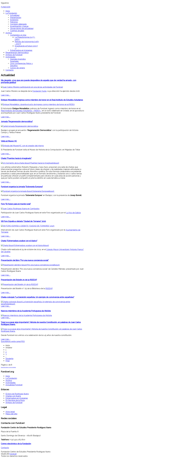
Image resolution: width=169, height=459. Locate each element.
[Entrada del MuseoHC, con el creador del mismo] (22, 146)
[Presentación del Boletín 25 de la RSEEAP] (19, 284)
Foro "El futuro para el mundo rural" (16, 204)
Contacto (10, 70)
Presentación (15, 17)
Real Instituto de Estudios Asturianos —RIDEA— (21, 111)
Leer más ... (5, 95)
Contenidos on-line (18, 35)
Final (8, 361)
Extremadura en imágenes (21, 50)
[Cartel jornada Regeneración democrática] (19, 126)
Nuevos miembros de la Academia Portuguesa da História (26, 311)
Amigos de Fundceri (14, 55)
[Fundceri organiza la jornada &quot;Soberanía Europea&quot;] (27, 191)
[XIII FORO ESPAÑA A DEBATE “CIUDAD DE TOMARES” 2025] (27, 226)
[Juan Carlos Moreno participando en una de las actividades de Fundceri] (32, 87)
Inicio (8, 11)
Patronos (14, 22)
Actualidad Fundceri (14, 385)
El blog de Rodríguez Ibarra (17, 394)
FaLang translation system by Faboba (8, 367)
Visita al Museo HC (9, 141)
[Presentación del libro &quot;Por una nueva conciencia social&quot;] (30, 265)
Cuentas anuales (17, 31)
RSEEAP (48, 288)
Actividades (11, 57)
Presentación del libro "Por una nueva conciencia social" (25, 260)
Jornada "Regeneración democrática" (17, 121)
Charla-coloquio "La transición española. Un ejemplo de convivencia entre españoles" (37, 297)
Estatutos (14, 20)
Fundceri (13, 454)
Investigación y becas (19, 26)
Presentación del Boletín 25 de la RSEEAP (19, 280)
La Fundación (11, 13)
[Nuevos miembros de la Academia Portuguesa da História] (26, 315)
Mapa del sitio (11, 414)
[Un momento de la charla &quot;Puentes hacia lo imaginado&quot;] (30, 163)
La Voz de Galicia (73, 213)
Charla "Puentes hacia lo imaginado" (16, 158)
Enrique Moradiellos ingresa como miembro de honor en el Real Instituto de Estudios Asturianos (42, 100)
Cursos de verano (17, 68)
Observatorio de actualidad (21, 28)
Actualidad (14, 15)
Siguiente (9, 358)
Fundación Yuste (39, 91)
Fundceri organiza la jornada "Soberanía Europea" (22, 187)
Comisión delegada (18, 24)
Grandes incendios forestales (18, 60)
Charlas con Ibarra (13, 396)
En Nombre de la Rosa (15, 400)
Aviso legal (10, 412)
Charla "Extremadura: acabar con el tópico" (19, 241)
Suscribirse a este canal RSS (13, 341)
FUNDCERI (5, 7)
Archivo (9, 33)
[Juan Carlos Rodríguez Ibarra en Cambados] (20, 209)
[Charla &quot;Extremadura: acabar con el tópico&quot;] (25, 245)
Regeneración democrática (17, 52)
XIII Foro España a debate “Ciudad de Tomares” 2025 (23, 221)
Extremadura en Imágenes (17, 398)
